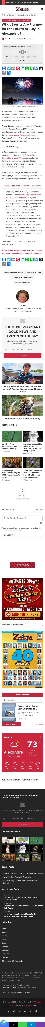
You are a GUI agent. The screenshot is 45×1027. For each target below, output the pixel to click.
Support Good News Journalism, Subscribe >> (22, 186)
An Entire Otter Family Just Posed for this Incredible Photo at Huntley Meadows (32, 473)
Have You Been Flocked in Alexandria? (17, 877)
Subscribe (5, 950)
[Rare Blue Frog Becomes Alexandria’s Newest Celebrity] (12, 436)
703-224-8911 (22, 985)
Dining (4, 939)
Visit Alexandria (23, 282)
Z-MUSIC (5, 957)
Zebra (7, 39)
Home (5, 15)
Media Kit (5, 954)
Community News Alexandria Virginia (22, 15)
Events (4, 936)
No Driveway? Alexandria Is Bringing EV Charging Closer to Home (11, 473)
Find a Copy (22, 564)
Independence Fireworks (18, 135)
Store (4, 943)
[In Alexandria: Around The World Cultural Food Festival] (22, 840)
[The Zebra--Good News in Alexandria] (22, 8)
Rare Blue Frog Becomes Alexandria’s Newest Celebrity (11, 446)
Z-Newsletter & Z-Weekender (12, 961)
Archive (4, 932)
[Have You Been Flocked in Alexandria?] (8, 840)
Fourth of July (34, 272)
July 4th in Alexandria (23, 277)
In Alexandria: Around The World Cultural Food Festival (23, 873)
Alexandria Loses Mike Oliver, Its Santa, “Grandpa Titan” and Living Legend (32, 447)
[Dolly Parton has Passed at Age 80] (8, 849)
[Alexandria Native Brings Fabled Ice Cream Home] (22, 857)
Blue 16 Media (29, 1006)
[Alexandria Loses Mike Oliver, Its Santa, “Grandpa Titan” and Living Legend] (33, 436)
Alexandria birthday (14, 272)
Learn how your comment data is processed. (22, 529)
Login (40, 510)
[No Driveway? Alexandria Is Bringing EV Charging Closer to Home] (12, 462)
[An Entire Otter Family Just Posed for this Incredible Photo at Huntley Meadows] (33, 462)
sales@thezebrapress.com (11, 987)
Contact (5, 947)
